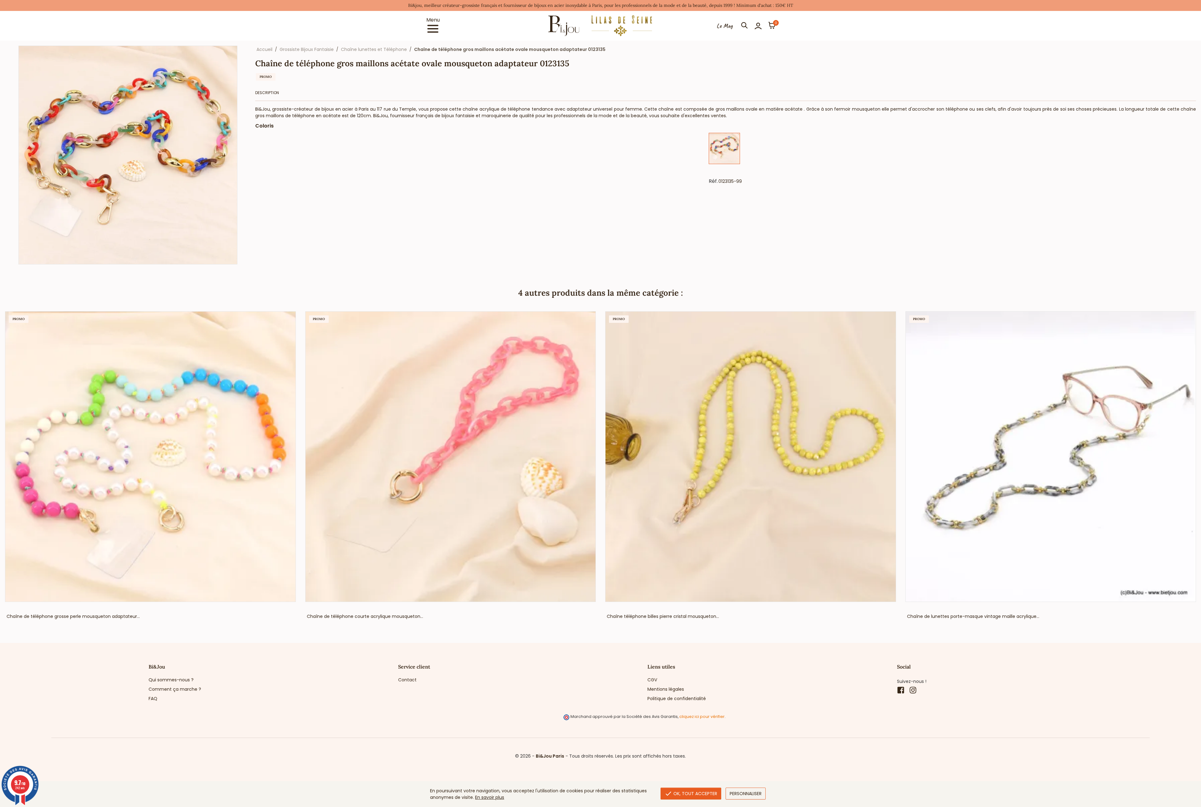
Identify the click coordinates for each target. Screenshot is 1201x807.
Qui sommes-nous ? (171, 680)
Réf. (713, 181)
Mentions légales (665, 689)
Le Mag (724, 26)
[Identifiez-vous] (758, 26)
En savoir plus (489, 797)
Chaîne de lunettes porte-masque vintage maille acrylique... (973, 616)
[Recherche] (744, 26)
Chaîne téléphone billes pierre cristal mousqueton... (663, 616)
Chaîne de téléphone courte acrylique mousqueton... (365, 616)
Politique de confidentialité (676, 698)
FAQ (153, 698)
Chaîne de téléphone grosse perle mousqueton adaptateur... (73, 616)
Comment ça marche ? (175, 689)
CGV (652, 680)
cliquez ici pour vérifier (702, 716)
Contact (407, 680)
